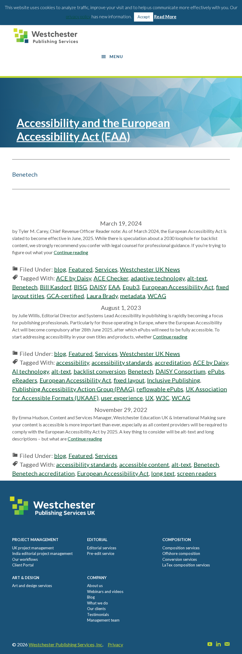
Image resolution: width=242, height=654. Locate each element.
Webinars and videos (105, 591)
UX (149, 397)
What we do (97, 603)
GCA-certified (65, 295)
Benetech (24, 286)
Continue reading (71, 252)
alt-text (197, 278)
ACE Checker (111, 278)
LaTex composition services (186, 565)
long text (163, 473)
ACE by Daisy (73, 278)
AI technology (30, 371)
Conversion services (179, 559)
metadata (132, 295)
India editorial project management (42, 553)
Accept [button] (144, 16)
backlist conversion (99, 371)
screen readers (196, 473)
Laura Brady (102, 295)
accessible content (144, 464)
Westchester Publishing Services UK (47, 36)
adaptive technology (158, 278)
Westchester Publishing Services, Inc (65, 644)
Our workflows (25, 559)
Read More (165, 16)
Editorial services (101, 547)
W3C (162, 397)
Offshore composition (181, 553)
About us (95, 585)
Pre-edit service (100, 553)
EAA (114, 286)
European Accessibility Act (178, 286)
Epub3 (131, 286)
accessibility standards (121, 362)
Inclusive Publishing (173, 380)
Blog (91, 597)
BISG (80, 286)
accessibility (72, 362)
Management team (103, 620)
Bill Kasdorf (55, 286)
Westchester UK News (150, 269)
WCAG (157, 295)
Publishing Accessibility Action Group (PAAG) (73, 388)
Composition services (181, 547)
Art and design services (32, 585)
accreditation (173, 362)
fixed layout (129, 380)
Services (106, 269)
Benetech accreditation (43, 473)
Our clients (96, 608)
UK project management (33, 547)
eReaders (24, 380)
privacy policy (78, 16)
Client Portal (23, 565)
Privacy (115, 644)
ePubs (216, 371)
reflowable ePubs (160, 388)
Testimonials (98, 614)
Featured (80, 269)
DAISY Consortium (180, 371)
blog (60, 269)
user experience (122, 397)
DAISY (97, 286)
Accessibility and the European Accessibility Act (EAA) (93, 129)
